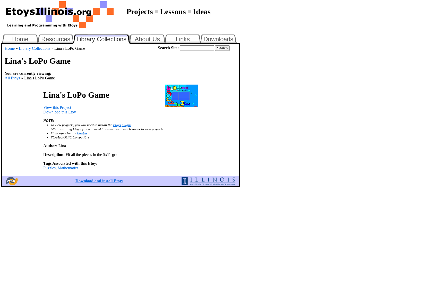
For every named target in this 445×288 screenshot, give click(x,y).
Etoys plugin (122, 125)
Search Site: (168, 48)
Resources (55, 39)
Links (183, 39)
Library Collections (103, 38)
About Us (147, 39)
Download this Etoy (59, 112)
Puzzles (49, 168)
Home (20, 39)
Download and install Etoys (99, 181)
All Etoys (12, 78)
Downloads (218, 39)
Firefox (82, 133)
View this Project (57, 107)
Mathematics (68, 168)
